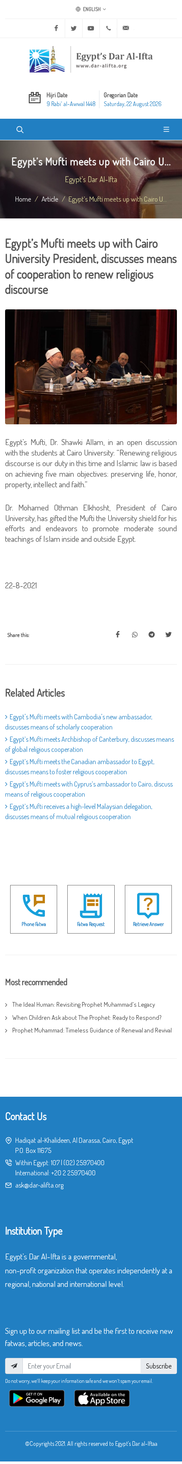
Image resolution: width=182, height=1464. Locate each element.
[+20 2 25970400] (108, 28)
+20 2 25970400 (73, 1173)
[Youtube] (91, 28)
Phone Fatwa (34, 924)
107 (55, 1162)
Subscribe (158, 1366)
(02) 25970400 (84, 1162)
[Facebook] (56, 28)
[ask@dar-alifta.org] (125, 28)
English (91, 9)
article (49, 198)
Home (23, 198)
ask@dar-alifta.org (39, 1185)
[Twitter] (73, 28)
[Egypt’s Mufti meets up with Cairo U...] (117, 634)
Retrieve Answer (148, 924)
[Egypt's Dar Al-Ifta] (91, 59)
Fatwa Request (91, 924)
